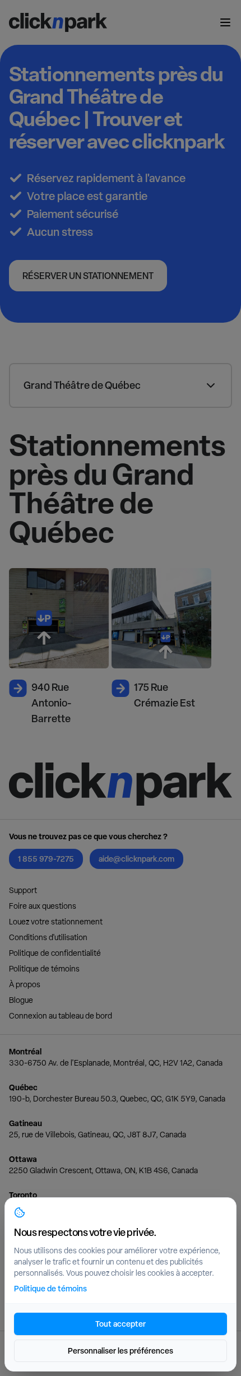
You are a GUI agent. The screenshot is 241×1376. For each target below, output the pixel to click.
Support (23, 890)
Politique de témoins (44, 969)
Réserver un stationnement (88, 275)
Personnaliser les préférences (120, 1350)
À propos (24, 984)
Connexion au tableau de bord (60, 1016)
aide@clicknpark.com (136, 858)
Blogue (21, 1000)
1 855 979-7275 (46, 858)
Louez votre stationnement (56, 922)
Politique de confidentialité (55, 953)
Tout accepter (120, 1323)
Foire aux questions (42, 906)
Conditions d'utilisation (48, 937)
